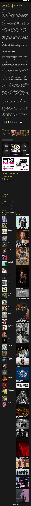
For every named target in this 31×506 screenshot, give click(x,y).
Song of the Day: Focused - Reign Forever (6, 182)
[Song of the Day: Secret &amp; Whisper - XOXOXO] (24, 132)
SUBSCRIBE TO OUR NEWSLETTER (10, 173)
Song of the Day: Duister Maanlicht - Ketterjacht (6, 201)
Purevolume (10, 118)
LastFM (13, 118)
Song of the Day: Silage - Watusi (5, 179)
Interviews (9, 6)
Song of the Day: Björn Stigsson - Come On (6, 208)
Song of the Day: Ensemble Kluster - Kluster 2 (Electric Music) (8, 191)
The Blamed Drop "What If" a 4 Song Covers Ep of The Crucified (8, 212)
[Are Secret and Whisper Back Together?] (15, 132)
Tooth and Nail (17, 118)
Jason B (6, 6)
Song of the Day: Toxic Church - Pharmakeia (6, 181)
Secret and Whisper (12, 7)
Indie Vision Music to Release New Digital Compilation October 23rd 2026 (9, 183)
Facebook (6, 118)
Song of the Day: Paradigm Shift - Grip (6, 190)
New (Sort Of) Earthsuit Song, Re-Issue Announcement (7, 180)
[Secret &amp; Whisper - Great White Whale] (6, 133)
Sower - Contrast (3, 178)
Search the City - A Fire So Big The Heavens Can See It (7, 184)
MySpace (3, 118)
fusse (18, 504)
